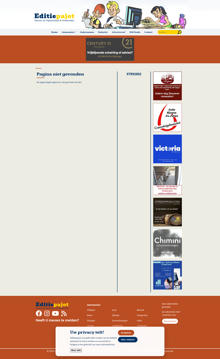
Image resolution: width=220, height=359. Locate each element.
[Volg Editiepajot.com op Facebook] (39, 315)
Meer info (76, 350)
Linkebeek (142, 325)
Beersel (140, 310)
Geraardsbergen (120, 320)
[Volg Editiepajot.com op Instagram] (47, 315)
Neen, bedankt (128, 339)
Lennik (90, 325)
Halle (139, 320)
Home (54, 32)
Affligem (91, 310)
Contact (148, 32)
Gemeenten (93, 304)
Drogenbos (142, 315)
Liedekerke (117, 325)
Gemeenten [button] (68, 32)
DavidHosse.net (165, 351)
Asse (114, 310)
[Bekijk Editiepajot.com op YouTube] (55, 315)
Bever (90, 315)
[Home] (55, 17)
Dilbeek (115, 315)
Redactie (103, 32)
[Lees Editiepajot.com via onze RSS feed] (64, 315)
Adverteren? (118, 32)
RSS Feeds (135, 32)
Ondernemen (87, 32)
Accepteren (126, 332)
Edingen (91, 320)
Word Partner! (170, 321)
